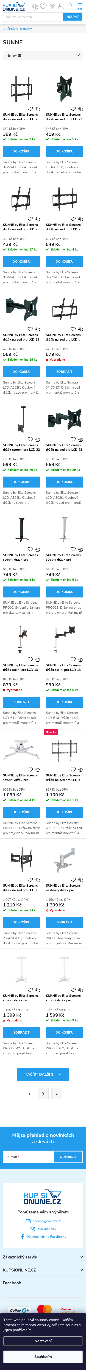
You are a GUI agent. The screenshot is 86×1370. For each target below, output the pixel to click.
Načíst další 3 (39, 1074)
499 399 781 (47, 1229)
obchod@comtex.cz (47, 1221)
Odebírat (68, 1157)
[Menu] (80, 6)
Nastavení (43, 1340)
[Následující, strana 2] (43, 1093)
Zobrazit (64, 372)
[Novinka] (64, 750)
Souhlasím (43, 1356)
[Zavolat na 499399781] (52, 6)
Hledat (73, 17)
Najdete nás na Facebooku (46, 1236)
